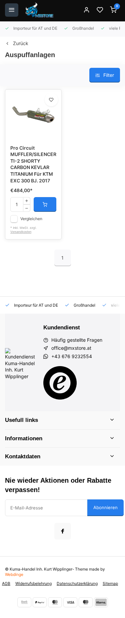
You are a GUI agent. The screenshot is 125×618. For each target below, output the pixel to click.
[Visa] (70, 602)
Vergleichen (31, 218)
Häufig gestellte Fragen (76, 340)
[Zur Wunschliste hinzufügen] (51, 99)
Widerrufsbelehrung (33, 583)
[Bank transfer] (24, 602)
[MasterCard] (55, 602)
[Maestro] (86, 602)
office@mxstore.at (71, 348)
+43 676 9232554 (71, 356)
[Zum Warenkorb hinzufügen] (45, 204)
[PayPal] (40, 602)
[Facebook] (62, 531)
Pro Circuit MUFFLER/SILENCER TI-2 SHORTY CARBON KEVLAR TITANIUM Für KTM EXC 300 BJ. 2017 (33, 164)
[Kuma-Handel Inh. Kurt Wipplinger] (39, 10)
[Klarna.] (101, 602)
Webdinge (14, 574)
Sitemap (110, 583)
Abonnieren (105, 507)
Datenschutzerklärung (77, 583)
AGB (6, 583)
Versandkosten (20, 232)
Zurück (20, 43)
